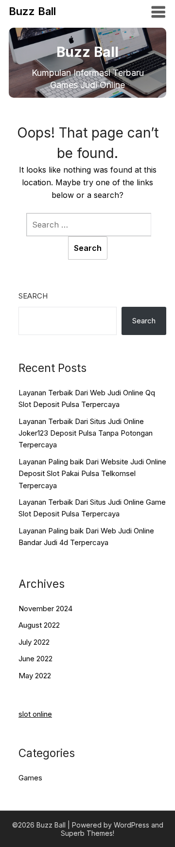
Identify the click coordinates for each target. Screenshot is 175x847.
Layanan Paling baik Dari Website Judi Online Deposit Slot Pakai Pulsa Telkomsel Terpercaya (92, 473)
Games (30, 777)
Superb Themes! (87, 833)
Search (33, 295)
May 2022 (34, 675)
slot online (35, 714)
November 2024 (45, 608)
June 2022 (35, 658)
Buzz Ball (32, 11)
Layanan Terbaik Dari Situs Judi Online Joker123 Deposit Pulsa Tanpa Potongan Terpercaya (85, 433)
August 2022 (39, 625)
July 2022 (34, 642)
